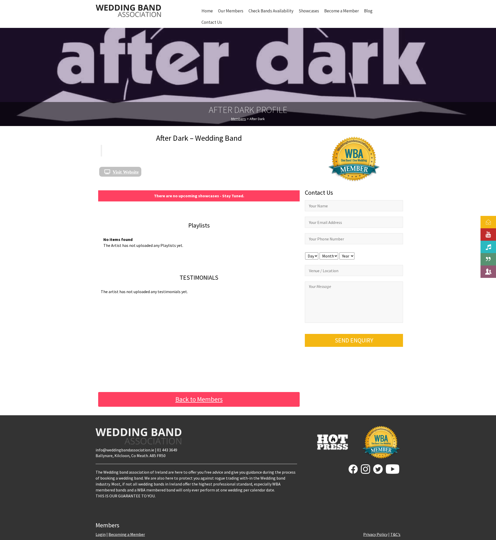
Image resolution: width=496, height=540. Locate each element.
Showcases (309, 11)
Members (238, 118)
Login (101, 534)
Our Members (230, 11)
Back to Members (199, 399)
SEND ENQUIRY (354, 340)
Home (207, 11)
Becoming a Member (127, 534)
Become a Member (341, 11)
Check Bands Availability (271, 11)
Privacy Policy (375, 534)
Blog (368, 11)
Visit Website (126, 171)
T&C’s (395, 534)
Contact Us (212, 22)
